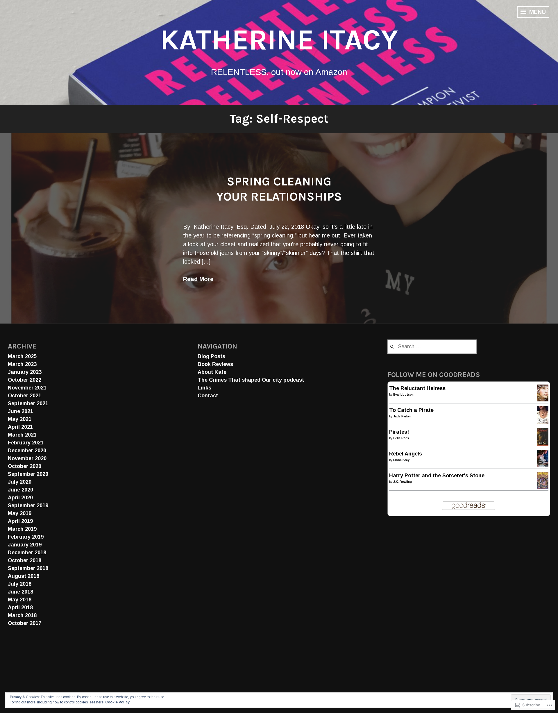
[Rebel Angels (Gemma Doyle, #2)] (542, 465)
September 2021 (28, 403)
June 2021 (20, 411)
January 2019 (25, 545)
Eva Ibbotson (403, 394)
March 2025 (22, 356)
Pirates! (399, 432)
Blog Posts (211, 356)
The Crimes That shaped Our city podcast (251, 380)
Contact (208, 396)
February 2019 (26, 537)
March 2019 (22, 529)
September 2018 (28, 568)
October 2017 (24, 623)
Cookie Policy (117, 702)
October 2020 (24, 466)
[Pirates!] (542, 444)
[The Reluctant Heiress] (542, 400)
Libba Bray (401, 460)
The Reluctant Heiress (417, 388)
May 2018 (19, 600)
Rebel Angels (405, 454)
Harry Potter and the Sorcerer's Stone (436, 475)
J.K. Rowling (402, 481)
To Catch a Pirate (411, 410)
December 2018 (27, 552)
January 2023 (25, 372)
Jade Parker (402, 416)
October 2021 (24, 396)
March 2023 (22, 364)
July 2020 (19, 482)
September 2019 (28, 505)
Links (204, 388)
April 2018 (20, 607)
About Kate (212, 372)
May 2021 (19, 419)
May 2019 (19, 513)
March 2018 (22, 615)
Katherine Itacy (279, 40)
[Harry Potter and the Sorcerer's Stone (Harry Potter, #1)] (542, 487)
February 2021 (26, 443)
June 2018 (20, 592)
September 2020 (28, 474)
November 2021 (27, 388)
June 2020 (20, 490)
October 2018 (24, 560)
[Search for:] (432, 346)
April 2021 (20, 427)
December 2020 (27, 450)
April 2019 (20, 521)
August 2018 (23, 576)
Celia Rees (401, 438)
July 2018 (19, 584)
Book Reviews (215, 364)
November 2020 (27, 458)
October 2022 (24, 380)
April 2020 (20, 498)
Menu (536, 12)
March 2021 (22, 435)
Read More (198, 279)
